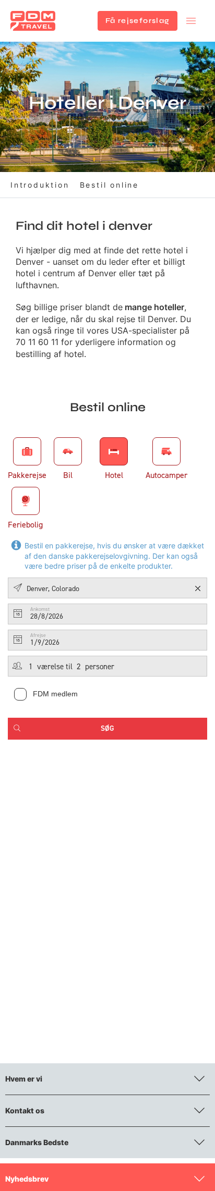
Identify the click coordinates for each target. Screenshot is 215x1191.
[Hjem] (32, 21)
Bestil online (109, 184)
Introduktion (39, 184)
